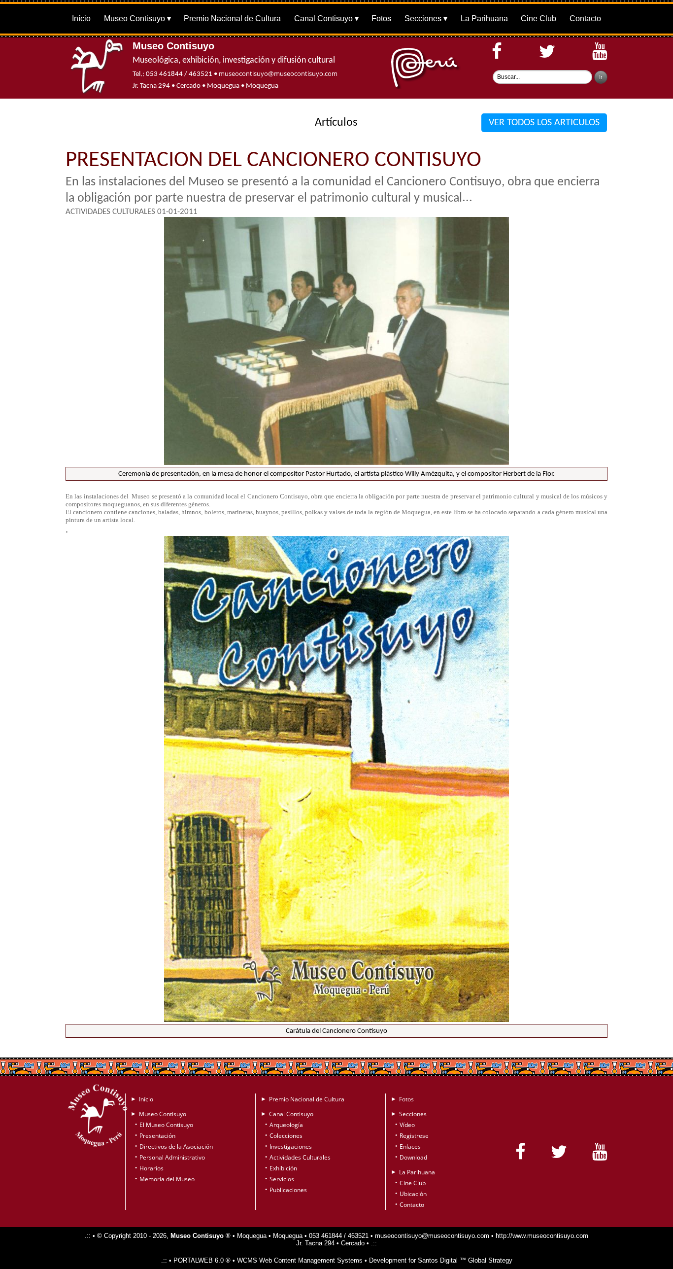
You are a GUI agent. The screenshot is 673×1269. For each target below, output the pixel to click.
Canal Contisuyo (323, 18)
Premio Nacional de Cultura (232, 18)
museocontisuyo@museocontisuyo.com (278, 73)
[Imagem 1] (336, 462)
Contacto (585, 18)
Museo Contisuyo (134, 18)
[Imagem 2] (336, 1019)
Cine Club (538, 18)
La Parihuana (484, 18)
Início (81, 18)
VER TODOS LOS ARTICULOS (544, 123)
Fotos (381, 18)
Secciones (422, 18)
